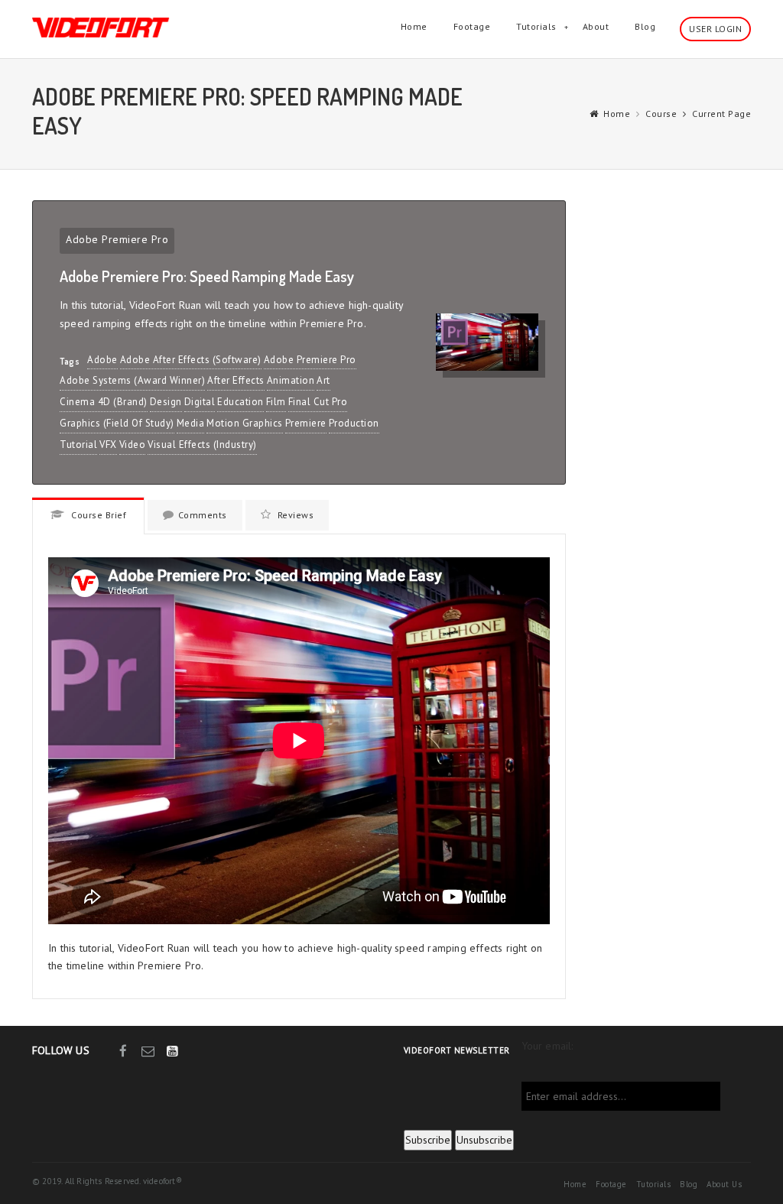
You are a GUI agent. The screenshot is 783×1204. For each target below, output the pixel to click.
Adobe (102, 359)
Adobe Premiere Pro (117, 239)
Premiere (306, 423)
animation (291, 380)
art (323, 380)
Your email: (547, 1046)
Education (240, 401)
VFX (108, 444)
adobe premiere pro (310, 359)
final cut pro (318, 401)
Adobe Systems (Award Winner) (132, 380)
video (132, 444)
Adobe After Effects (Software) (191, 359)
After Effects (236, 380)
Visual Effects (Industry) (202, 444)
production (354, 423)
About (596, 26)
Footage (472, 26)
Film (276, 401)
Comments (202, 515)
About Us (724, 1184)
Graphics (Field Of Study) (117, 423)
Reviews (294, 515)
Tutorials (536, 26)
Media (191, 423)
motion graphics (244, 423)
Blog (645, 26)
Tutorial (78, 444)
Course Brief (97, 515)
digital (200, 401)
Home (414, 26)
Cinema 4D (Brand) (104, 401)
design (166, 401)
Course (661, 113)
